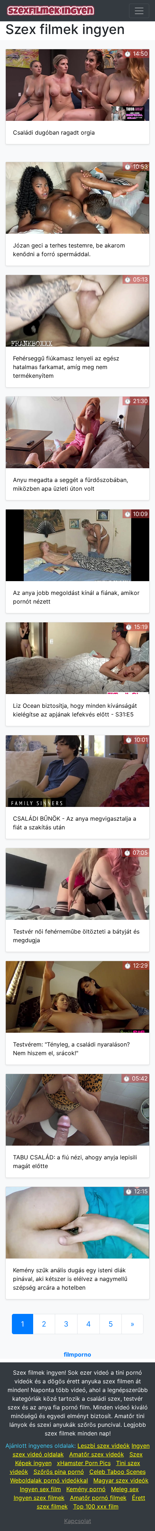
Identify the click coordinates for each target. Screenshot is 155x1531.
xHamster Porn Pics (84, 1463)
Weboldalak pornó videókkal (49, 1480)
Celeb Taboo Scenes (117, 1471)
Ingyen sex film (40, 1489)
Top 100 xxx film (96, 1506)
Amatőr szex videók (96, 1454)
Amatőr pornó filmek (98, 1497)
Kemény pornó (86, 1489)
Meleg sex (125, 1489)
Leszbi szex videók (104, 1445)
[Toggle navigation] (139, 11)
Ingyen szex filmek (39, 1497)
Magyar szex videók (121, 1480)
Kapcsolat (77, 1520)
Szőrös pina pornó (59, 1471)
